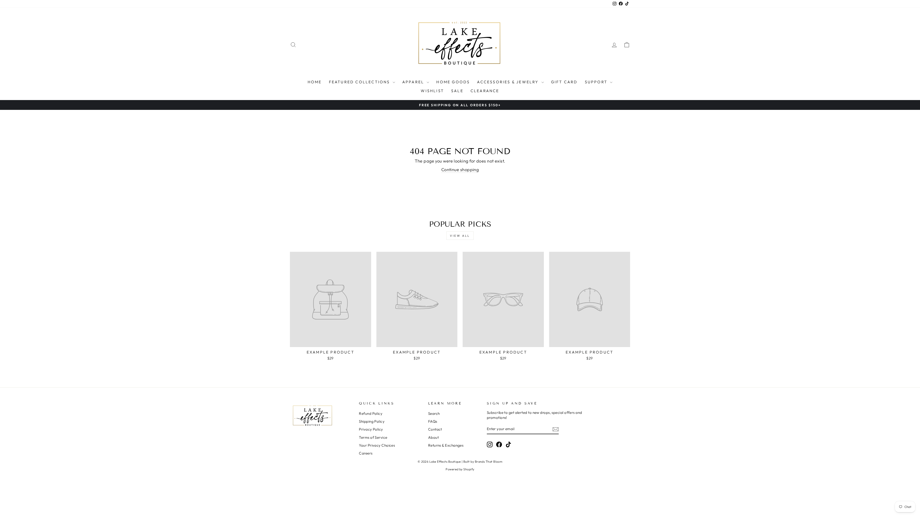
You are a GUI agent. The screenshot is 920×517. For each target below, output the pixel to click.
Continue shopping (460, 169)
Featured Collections (360, 81)
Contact (435, 429)
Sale (457, 90)
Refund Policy (370, 413)
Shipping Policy (372, 421)
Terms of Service (373, 437)
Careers (365, 453)
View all (460, 235)
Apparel (414, 81)
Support (597, 81)
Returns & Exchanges (446, 445)
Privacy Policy (371, 429)
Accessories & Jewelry (508, 81)
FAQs (432, 421)
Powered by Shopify (460, 469)
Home (315, 81)
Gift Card (564, 81)
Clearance (485, 90)
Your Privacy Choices (377, 445)
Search (434, 413)
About (433, 437)
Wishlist (432, 90)
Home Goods (453, 81)
